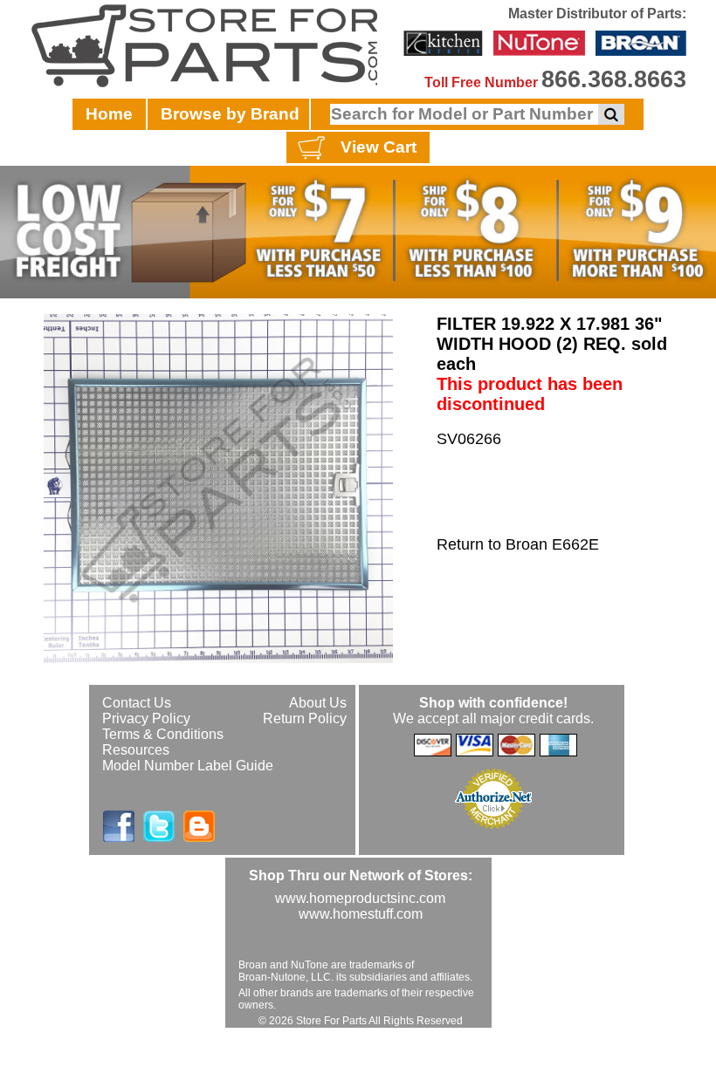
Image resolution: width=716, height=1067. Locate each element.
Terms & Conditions (163, 734)
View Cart (379, 147)
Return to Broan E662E (518, 544)
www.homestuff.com (361, 913)
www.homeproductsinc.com (360, 898)
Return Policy (305, 718)
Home (109, 114)
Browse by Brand (230, 114)
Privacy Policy (146, 718)
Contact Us (136, 702)
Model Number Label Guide (187, 765)
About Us (318, 702)
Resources (135, 749)
